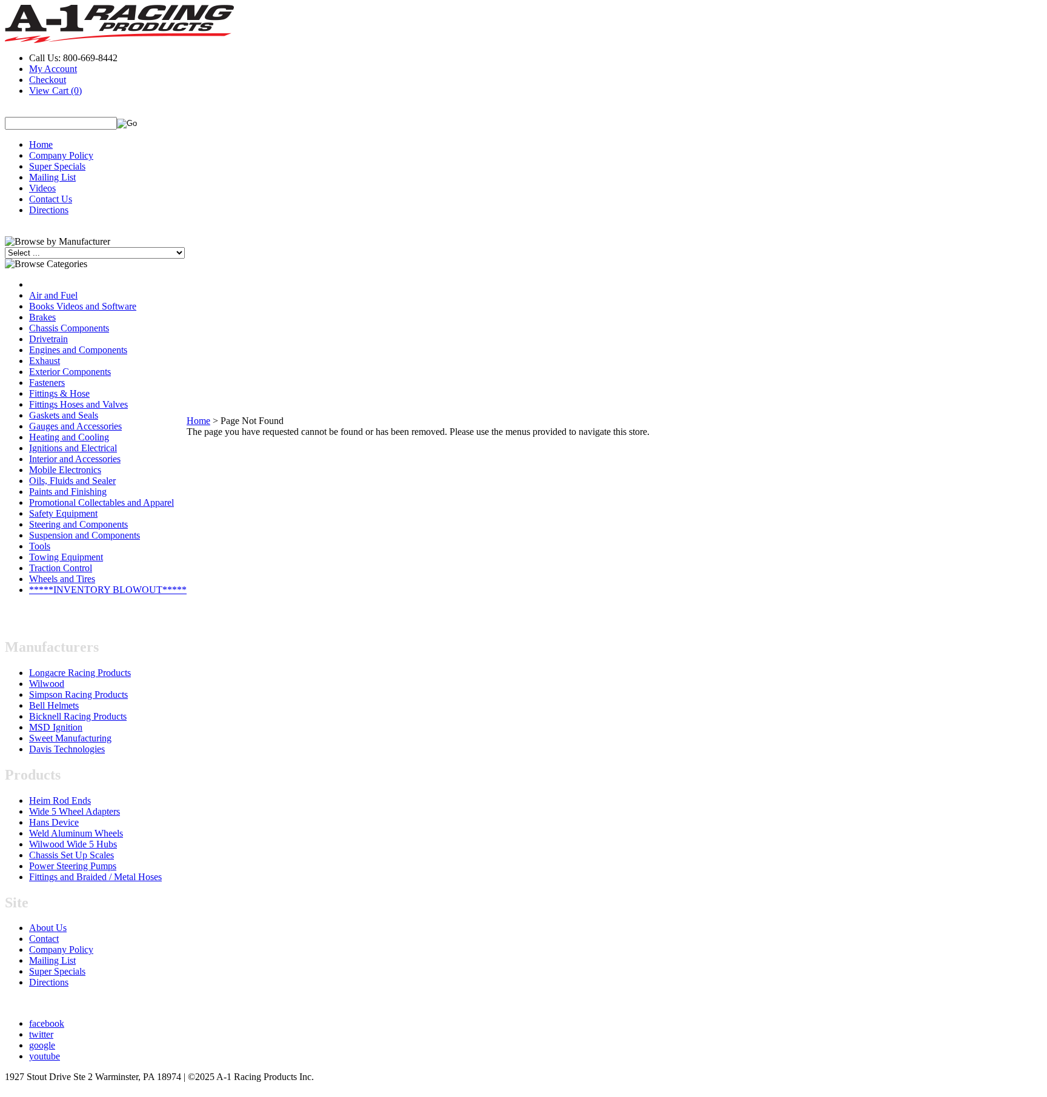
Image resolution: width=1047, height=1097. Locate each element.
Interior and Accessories (75, 459)
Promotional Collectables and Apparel (101, 502)
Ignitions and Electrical (73, 448)
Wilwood (46, 683)
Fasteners (47, 382)
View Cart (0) (55, 90)
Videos (42, 188)
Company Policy (61, 155)
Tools (39, 546)
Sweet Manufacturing (70, 738)
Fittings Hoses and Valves (78, 404)
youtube (44, 1056)
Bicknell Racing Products (78, 716)
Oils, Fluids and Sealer (72, 481)
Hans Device (54, 822)
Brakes (42, 317)
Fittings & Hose (59, 393)
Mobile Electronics (65, 470)
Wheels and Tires (62, 579)
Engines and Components (78, 350)
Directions (48, 210)
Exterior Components (70, 371)
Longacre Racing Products (80, 673)
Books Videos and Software (82, 306)
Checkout (47, 80)
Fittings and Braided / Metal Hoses (95, 877)
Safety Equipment (63, 513)
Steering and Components (78, 524)
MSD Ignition (55, 727)
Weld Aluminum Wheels (76, 833)
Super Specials (57, 166)
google (42, 1045)
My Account (53, 69)
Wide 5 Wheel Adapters (74, 811)
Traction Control (60, 568)
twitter (41, 1034)
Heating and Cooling (69, 437)
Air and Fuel (53, 295)
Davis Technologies (67, 749)
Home (41, 144)
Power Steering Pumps (72, 866)
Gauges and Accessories (75, 426)
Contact (44, 938)
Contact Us (50, 199)
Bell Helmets (54, 705)
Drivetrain (48, 339)
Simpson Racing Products (78, 694)
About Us (48, 928)
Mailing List (52, 177)
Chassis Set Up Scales (71, 855)
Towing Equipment (66, 557)
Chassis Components (69, 328)
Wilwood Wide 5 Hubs (73, 844)
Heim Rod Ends (60, 800)
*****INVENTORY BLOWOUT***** (108, 590)
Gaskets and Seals (63, 415)
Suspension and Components (84, 535)
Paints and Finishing (68, 491)
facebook (46, 1023)
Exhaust (44, 361)
